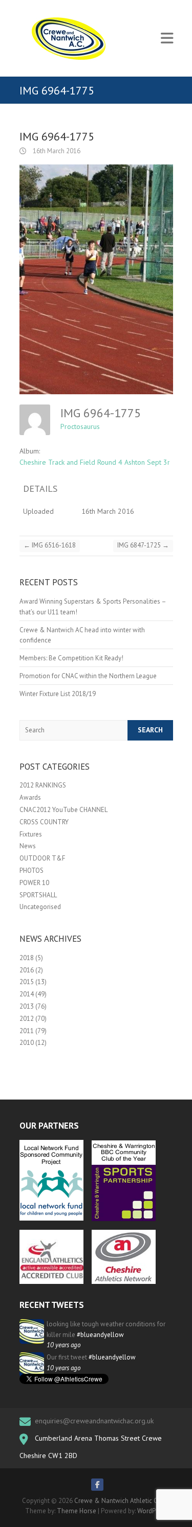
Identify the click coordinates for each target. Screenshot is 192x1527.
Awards (30, 797)
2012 (26, 1018)
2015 (26, 981)
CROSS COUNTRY (44, 822)
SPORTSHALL (38, 895)
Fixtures (30, 834)
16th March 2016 (55, 151)
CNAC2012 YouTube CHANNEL (63, 809)
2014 (26, 994)
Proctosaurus (80, 426)
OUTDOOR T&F (42, 858)
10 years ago (63, 1345)
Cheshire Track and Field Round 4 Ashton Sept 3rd (96, 462)
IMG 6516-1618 (50, 545)
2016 (26, 970)
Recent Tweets (51, 1304)
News (27, 846)
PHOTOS (31, 870)
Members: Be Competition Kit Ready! (71, 658)
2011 (26, 1031)
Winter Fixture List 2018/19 (57, 693)
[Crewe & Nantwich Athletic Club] (70, 38)
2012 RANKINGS (42, 785)
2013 (26, 1006)
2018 (26, 957)
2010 (26, 1042)
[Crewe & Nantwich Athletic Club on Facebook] (97, 1484)
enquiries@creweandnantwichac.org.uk (94, 1420)
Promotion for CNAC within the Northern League (88, 676)
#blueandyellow (100, 1334)
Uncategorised (40, 906)
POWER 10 (34, 882)
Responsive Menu (167, 38)
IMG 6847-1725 (143, 545)
